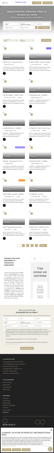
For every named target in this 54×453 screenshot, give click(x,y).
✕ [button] (51, 442)
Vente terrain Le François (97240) (11, 373)
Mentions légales (7, 403)
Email (38, 318)
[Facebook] (37, 422)
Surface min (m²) (25, 27)
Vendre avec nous (7, 387)
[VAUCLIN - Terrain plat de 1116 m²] (4, 172)
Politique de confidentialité (9, 405)
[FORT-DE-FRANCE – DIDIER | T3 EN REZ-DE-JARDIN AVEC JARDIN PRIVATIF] (4, 106)
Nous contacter (6, 389)
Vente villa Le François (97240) (10, 366)
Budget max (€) (9, 27)
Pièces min (39, 326)
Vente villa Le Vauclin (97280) (10, 371)
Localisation (39, 24)
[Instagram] (42, 422)
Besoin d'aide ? (47, 443)
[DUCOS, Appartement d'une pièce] (4, 238)
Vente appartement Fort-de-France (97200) (13, 362)
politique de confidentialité (12, 344)
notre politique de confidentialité (9, 446)
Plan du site (5, 407)
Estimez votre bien (7, 382)
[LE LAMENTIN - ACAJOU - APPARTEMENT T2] (30, 205)
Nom (21, 318)
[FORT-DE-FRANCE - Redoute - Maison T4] (30, 73)
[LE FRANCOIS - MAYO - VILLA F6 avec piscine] (30, 139)
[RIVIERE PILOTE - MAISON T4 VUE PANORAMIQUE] (30, 238)
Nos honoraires (6, 400)
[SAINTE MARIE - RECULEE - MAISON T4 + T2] (4, 205)
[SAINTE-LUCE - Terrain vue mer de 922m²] (4, 73)
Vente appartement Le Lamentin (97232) (12, 368)
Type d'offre (7, 23)
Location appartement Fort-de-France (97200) (14, 364)
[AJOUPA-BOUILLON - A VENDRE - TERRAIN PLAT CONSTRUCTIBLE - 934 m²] (30, 106)
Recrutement (6, 398)
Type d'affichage (6, 39)
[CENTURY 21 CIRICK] (22, 3)
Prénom (6, 318)
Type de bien (23, 23)
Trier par (21, 39)
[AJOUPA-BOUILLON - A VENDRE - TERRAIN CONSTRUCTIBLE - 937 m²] (30, 172)
